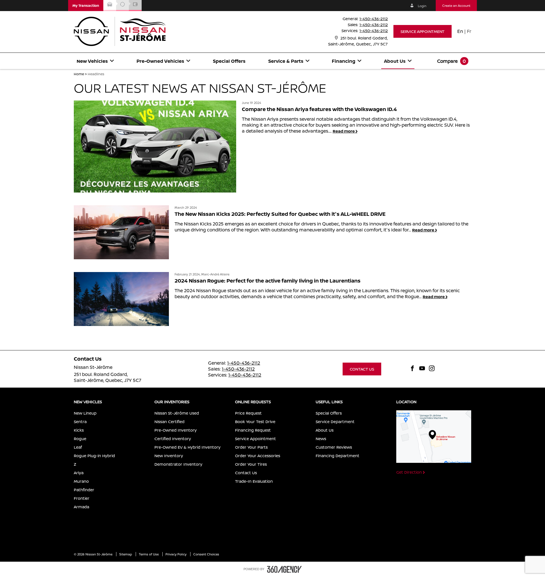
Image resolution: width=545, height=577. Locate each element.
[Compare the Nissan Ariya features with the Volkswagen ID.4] (155, 147)
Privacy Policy (176, 554)
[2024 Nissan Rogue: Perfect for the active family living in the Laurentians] (121, 299)
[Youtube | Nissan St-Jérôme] (422, 368)
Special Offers (229, 61)
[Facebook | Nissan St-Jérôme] (412, 368)
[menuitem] (95, 61)
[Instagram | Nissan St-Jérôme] (432, 368)
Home (79, 74)
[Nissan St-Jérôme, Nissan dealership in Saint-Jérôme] (122, 31)
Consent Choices (206, 554)
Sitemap (126, 554)
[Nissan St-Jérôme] (433, 436)
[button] (85, 5)
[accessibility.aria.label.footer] (284, 569)
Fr (469, 31)
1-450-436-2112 (373, 18)
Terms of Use (149, 554)
